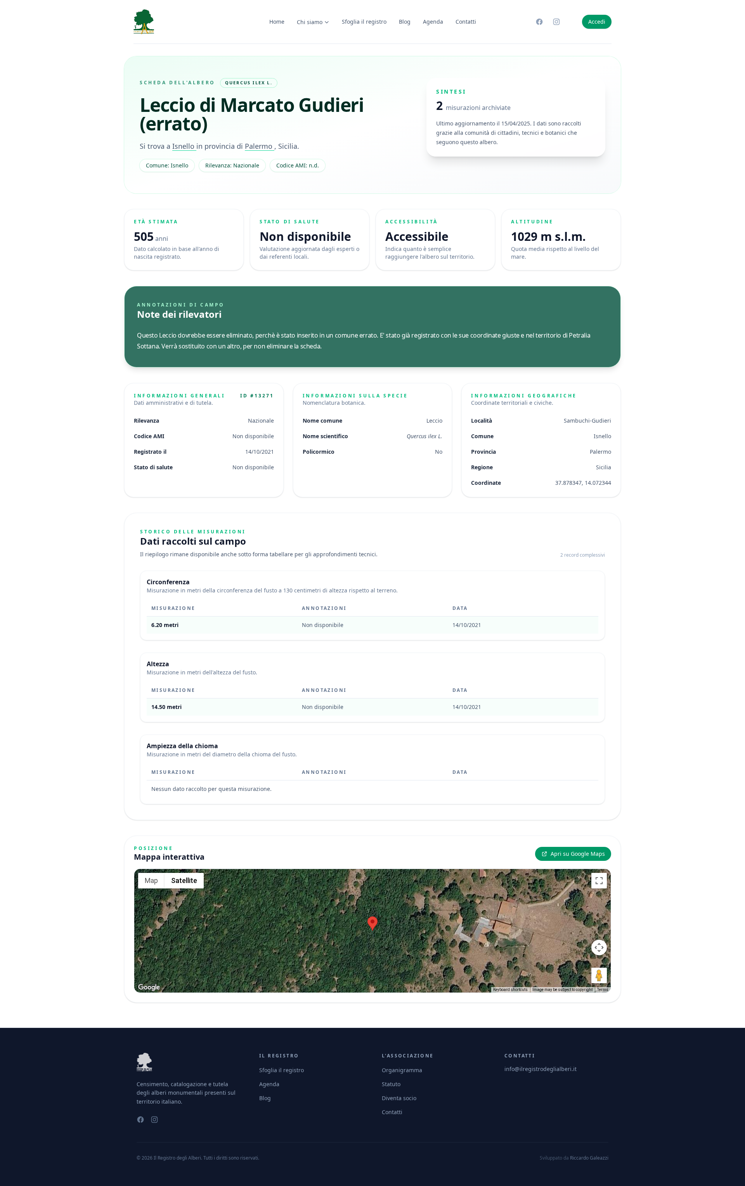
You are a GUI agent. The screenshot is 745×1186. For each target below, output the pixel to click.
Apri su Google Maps (578, 853)
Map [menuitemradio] (151, 880)
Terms (602, 989)
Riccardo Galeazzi (589, 1158)
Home (276, 21)
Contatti (466, 21)
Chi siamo (309, 22)
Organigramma (402, 1070)
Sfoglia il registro (364, 21)
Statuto (391, 1084)
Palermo (259, 146)
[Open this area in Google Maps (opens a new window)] (149, 987)
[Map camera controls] (599, 947)
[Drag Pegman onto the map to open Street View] (599, 975)
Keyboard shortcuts (510, 989)
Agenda (433, 21)
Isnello (184, 146)
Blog (405, 21)
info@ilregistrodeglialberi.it (540, 1069)
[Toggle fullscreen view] (599, 880)
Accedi (596, 21)
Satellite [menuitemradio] (184, 880)
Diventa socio (399, 1098)
